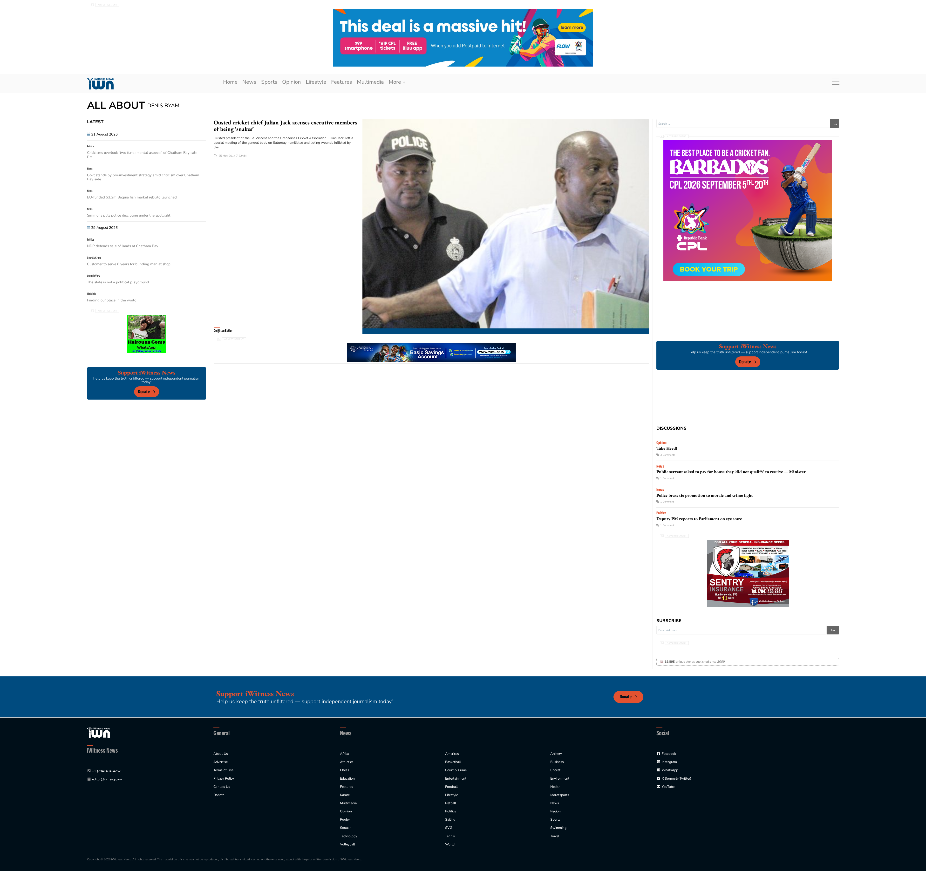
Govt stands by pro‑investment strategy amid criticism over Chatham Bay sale (143, 177)
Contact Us (221, 786)
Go (833, 630)
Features (341, 82)
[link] (100, 83)
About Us (220, 753)
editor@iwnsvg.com (107, 779)
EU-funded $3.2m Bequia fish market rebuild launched (132, 197)
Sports (269, 82)
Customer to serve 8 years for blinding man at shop (128, 264)
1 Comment (667, 478)
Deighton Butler (223, 330)
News (249, 82)
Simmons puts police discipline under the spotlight (128, 215)
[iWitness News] (98, 732)
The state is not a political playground (118, 282)
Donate (144, 391)
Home (230, 82)
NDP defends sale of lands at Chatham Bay (122, 246)
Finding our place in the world (111, 300)
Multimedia (370, 82)
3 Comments (667, 455)
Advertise (220, 762)
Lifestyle (316, 82)
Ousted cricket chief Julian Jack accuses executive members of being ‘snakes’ (285, 126)
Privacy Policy (223, 778)
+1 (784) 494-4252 (106, 771)
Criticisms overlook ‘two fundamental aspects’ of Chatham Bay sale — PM (144, 154)
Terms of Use (223, 770)
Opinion (291, 82)
